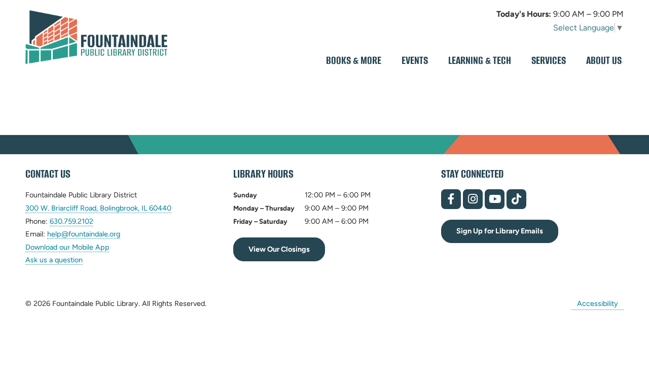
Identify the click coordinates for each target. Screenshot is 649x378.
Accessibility (597, 303)
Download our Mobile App (67, 247)
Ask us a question (54, 259)
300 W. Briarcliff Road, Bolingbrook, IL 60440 (98, 208)
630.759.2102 (71, 221)
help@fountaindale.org (83, 234)
